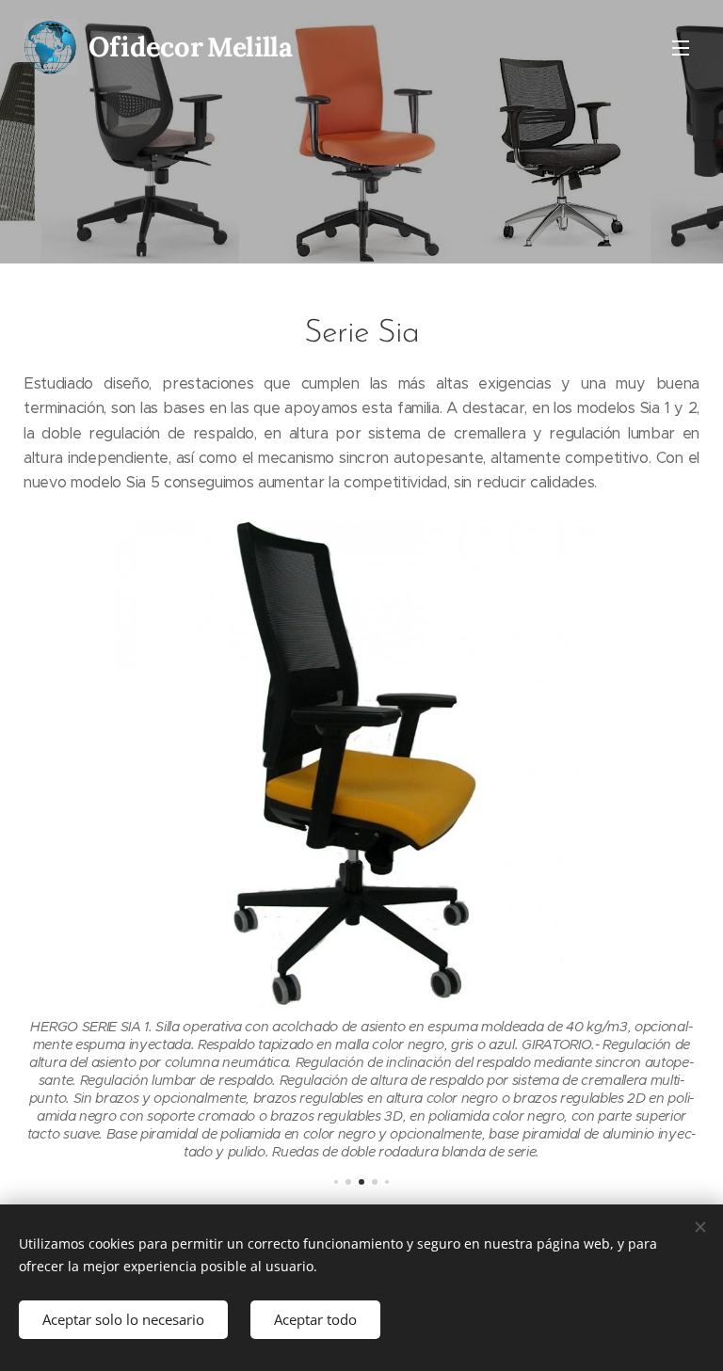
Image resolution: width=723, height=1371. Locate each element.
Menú (680, 47)
